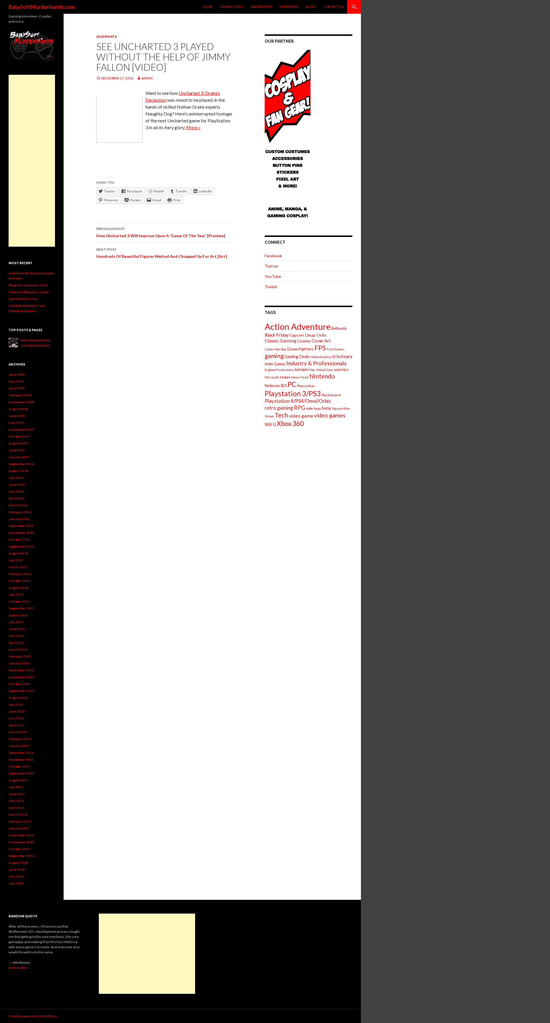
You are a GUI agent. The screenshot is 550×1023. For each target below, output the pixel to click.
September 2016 (21, 464)
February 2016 (20, 512)
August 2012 (18, 698)
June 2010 (17, 869)
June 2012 (17, 711)
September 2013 (21, 608)
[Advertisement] (32, 161)
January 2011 (19, 828)
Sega (317, 408)
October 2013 (19, 601)
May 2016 (16, 491)
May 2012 (16, 718)
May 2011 (16, 801)
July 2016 (16, 478)
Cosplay (304, 341)
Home (208, 7)
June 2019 (17, 374)
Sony (326, 408)
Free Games (335, 349)
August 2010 (18, 863)
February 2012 (20, 739)
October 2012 (19, 684)
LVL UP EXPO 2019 (23, 299)
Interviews (288, 7)
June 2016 (17, 484)
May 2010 (16, 876)
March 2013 (18, 649)
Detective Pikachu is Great (29, 292)
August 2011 (18, 780)
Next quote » (18, 967)
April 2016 (16, 498)
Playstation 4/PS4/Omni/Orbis (298, 401)
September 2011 (21, 773)
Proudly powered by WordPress (33, 1016)
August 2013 (18, 615)
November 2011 (21, 759)
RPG (299, 407)
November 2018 (21, 402)
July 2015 (16, 560)
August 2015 (18, 553)
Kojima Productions (279, 370)
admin (146, 78)
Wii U (270, 424)
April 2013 (16, 643)
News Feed (300, 377)
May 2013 (16, 636)
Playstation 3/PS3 (293, 393)
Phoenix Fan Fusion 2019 (28, 285)
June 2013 (17, 629)
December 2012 (21, 670)
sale (309, 408)
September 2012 (21, 691)
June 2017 (17, 450)
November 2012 (21, 677)
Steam (269, 416)
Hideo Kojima (321, 357)
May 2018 (16, 423)
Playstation (306, 386)
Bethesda (339, 328)
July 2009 (16, 883)
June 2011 (17, 794)
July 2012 (16, 704)
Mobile (285, 377)
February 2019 (20, 395)
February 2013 (20, 656)
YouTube (273, 276)
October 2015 (19, 539)
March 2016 (18, 505)
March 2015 (18, 567)
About (310, 7)
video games (329, 415)
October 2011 (19, 766)
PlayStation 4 (331, 395)
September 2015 (21, 546)
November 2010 (21, 842)
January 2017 (19, 457)
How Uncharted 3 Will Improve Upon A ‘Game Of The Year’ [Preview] (160, 232)
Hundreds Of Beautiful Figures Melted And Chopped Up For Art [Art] (161, 253)
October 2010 (19, 849)
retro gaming (279, 408)
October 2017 (19, 436)
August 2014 (18, 588)
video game (301, 415)
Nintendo (322, 376)
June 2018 (17, 416)
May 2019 (16, 381)
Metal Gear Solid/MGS (332, 370)
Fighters (306, 348)
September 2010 (21, 856)
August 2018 (18, 409)
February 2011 (20, 821)
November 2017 (21, 429)
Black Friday (277, 334)
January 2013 (19, 663)
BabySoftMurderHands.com (42, 7)
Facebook (273, 255)
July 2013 (16, 622)
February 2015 (20, 574)
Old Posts (106, 36)
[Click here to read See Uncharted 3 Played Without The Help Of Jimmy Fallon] (119, 119)
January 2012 (19, 746)
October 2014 (19, 581)
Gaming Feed (261, 7)
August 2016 (18, 471)
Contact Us (333, 7)
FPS (320, 348)
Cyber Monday (275, 349)
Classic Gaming (280, 340)
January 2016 (19, 519)
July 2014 (16, 594)
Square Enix (341, 408)
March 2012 (18, 732)
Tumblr (271, 286)
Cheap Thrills (315, 335)
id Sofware (342, 356)
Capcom (297, 335)
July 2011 (16, 787)
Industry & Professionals (316, 363)
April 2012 (16, 725)
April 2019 (16, 388)
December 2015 (21, 526)
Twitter (271, 266)
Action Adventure (298, 326)
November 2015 (21, 533)
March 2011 (18, 814)
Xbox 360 (290, 423)
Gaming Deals (231, 7)
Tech (281, 415)
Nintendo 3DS (276, 385)
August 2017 (18, 443)
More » (193, 127)
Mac (312, 370)
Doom (292, 348)
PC (292, 384)
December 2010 (21, 835)
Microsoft (272, 377)
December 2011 (21, 753)
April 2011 (16, 808)
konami (302, 369)
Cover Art (321, 340)
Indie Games (275, 364)
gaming (274, 355)
